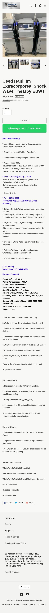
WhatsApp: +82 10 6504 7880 (24, 128)
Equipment (9, 531)
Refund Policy (42, 604)
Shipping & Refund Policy (15, 543)
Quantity (6, 108)
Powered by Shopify (34, 600)
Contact (17, 604)
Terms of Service (12, 537)
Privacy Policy (7, 604)
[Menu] (45, 5)
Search (8, 524)
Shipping (6, 100)
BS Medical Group (20, 600)
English (24, 587)
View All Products (12, 572)
